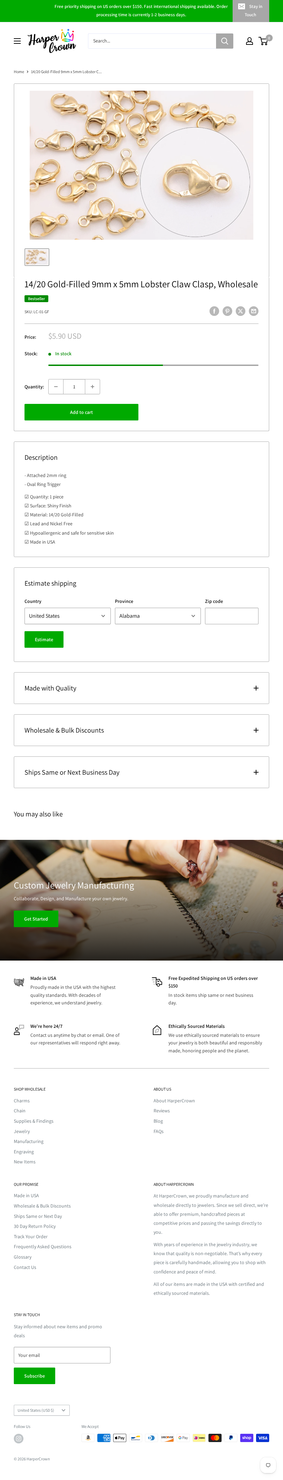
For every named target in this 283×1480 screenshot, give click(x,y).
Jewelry (22, 1131)
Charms (22, 1100)
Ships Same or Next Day (38, 1216)
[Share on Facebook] (214, 311)
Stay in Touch (254, 10)
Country (33, 601)
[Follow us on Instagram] (18, 1438)
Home (19, 71)
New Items (25, 1162)
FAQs (159, 1131)
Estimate (44, 639)
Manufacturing (28, 1141)
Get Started (36, 919)
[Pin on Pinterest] (227, 311)
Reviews (162, 1110)
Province (124, 601)
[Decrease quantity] (56, 386)
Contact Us (25, 1267)
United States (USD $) (36, 1410)
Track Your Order (31, 1236)
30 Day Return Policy (35, 1226)
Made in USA (26, 1195)
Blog (158, 1121)
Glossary (22, 1257)
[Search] (224, 41)
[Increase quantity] (92, 386)
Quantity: (34, 387)
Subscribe (34, 1376)
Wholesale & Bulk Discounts (42, 1206)
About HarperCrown (174, 1100)
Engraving (24, 1152)
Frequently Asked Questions (42, 1246)
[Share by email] (253, 311)
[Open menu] (17, 41)
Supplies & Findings (33, 1121)
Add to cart (81, 412)
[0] (263, 41)
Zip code (214, 601)
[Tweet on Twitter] (240, 311)
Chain (20, 1110)
